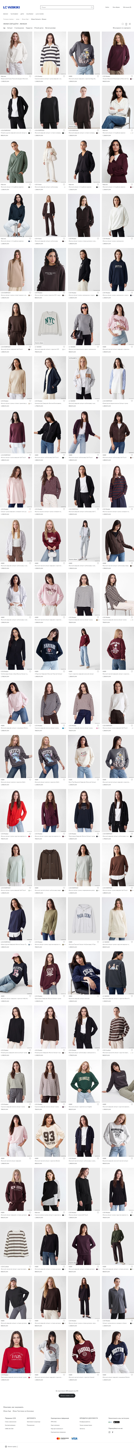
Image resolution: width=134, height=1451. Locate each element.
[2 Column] (123, 24)
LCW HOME (40, 14)
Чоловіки (14, 14)
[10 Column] (130, 24)
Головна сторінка (8, 19)
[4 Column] (126, 24)
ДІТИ (22, 14)
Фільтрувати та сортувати (122, 28)
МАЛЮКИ (29, 14)
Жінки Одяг (25, 19)
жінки (17, 19)
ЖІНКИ (5, 14)
